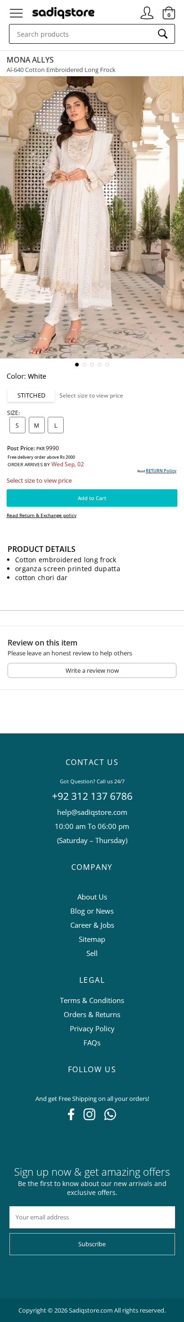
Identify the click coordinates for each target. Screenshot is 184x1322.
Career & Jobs (92, 925)
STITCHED (31, 395)
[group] (92, 217)
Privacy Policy (92, 1028)
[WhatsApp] (110, 1117)
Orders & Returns (92, 1014)
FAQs (92, 1042)
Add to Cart (92, 498)
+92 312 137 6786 (92, 796)
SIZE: (13, 412)
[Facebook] (71, 1117)
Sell (92, 953)
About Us (92, 896)
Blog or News (92, 911)
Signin (147, 9)
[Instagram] (89, 1117)
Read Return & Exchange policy (41, 515)
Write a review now (92, 670)
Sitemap (92, 939)
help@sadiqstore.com (92, 812)
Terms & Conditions (92, 1000)
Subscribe (92, 1244)
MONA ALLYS (30, 60)
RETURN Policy (161, 471)
